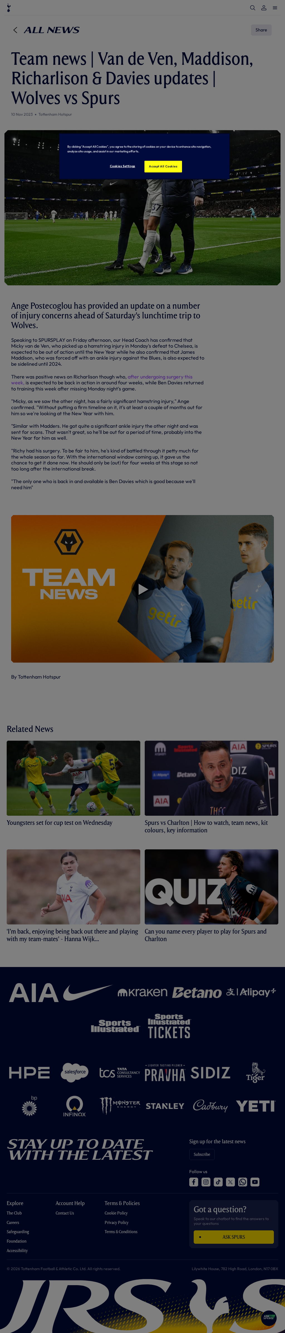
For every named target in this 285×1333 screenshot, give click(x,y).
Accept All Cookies (163, 166)
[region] (144, 156)
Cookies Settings (122, 166)
